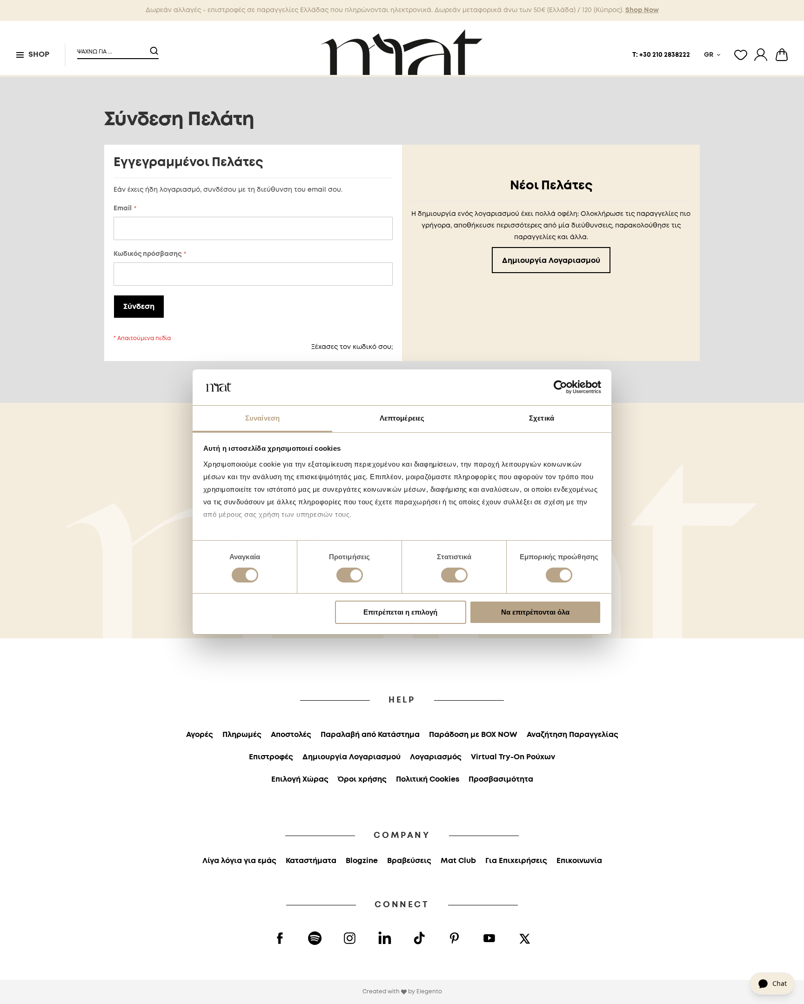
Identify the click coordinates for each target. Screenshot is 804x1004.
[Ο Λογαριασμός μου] (760, 55)
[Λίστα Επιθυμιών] (740, 55)
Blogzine (362, 860)
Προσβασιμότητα (501, 779)
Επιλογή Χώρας (299, 779)
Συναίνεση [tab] (262, 418)
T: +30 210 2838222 (661, 55)
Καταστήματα (311, 860)
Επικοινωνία (579, 860)
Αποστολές (291, 734)
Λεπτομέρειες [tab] (402, 418)
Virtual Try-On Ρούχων (513, 757)
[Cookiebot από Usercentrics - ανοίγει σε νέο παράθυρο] (560, 387)
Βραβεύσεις (409, 860)
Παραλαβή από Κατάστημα (370, 734)
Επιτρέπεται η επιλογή (400, 612)
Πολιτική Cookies (427, 779)
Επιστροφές (271, 757)
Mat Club (458, 860)
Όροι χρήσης (362, 779)
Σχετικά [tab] (541, 418)
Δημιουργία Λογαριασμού (351, 757)
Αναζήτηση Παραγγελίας (572, 734)
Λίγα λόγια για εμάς (239, 860)
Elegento (429, 991)
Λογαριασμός (436, 757)
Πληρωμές (241, 734)
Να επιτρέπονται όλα (535, 612)
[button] (112, 48)
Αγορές (199, 734)
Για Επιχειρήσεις (516, 860)
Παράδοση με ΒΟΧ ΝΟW (473, 734)
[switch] (349, 576)
